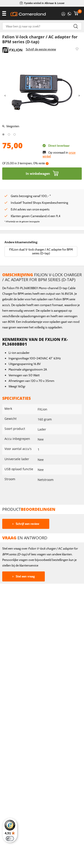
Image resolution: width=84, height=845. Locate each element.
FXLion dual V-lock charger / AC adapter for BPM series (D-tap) (41, 251)
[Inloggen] (63, 13)
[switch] (10, 838)
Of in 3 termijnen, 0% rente (25, 163)
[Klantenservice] (69, 13)
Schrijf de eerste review (41, 49)
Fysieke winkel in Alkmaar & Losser (44, 3)
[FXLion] (12, 50)
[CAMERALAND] (28, 14)
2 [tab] (9, 134)
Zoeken (76, 26)
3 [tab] (14, 134)
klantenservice (28, 565)
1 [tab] (3, 134)
